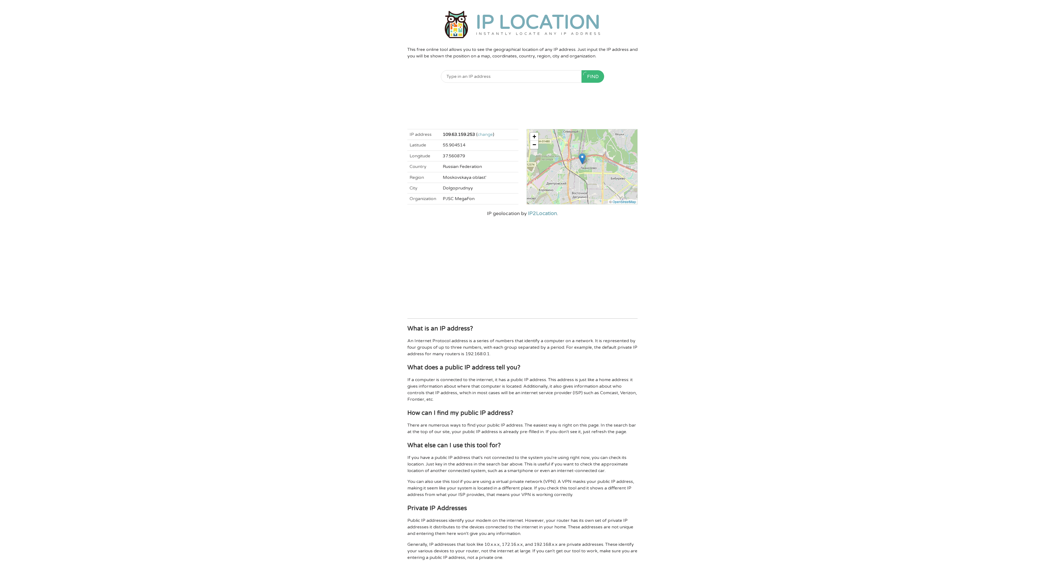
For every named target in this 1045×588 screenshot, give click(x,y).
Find (593, 76)
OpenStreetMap (624, 201)
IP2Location (542, 213)
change (485, 134)
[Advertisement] (522, 106)
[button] (582, 158)
